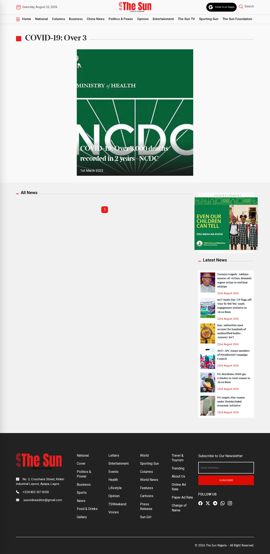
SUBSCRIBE (226, 480)
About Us (178, 476)
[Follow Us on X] (208, 503)
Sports (82, 493)
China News (95, 19)
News (81, 501)
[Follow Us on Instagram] (230, 503)
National (41, 19)
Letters (113, 455)
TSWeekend (117, 504)
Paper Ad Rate (182, 497)
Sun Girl (145, 517)
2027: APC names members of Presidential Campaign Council (233, 355)
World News (149, 480)
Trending (178, 468)
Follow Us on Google (224, 7)
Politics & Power (121, 19)
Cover (81, 463)
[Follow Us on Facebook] (200, 503)
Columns (58, 19)
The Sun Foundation (237, 19)
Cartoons (146, 496)
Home (26, 19)
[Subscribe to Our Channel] (215, 503)
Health (113, 480)
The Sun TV (186, 19)
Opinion (143, 19)
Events (113, 472)
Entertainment (163, 19)
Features (146, 488)
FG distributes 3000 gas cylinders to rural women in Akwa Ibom (233, 378)
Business (76, 19)
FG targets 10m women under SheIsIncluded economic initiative (231, 401)
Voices (113, 512)
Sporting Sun (208, 19)
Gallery (82, 517)
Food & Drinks (87, 509)
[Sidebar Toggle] (18, 19)
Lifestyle (115, 488)
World (144, 455)
